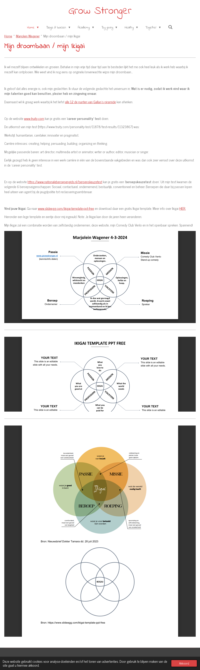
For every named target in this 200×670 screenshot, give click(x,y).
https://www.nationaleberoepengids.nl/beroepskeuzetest (65, 182)
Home (8, 36)
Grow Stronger (100, 11)
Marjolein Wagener (28, 36)
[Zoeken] (170, 27)
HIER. (182, 208)
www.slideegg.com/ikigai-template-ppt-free (66, 208)
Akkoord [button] (184, 663)
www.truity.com (34, 118)
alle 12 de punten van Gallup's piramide (90, 102)
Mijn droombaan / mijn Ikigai (61, 36)
